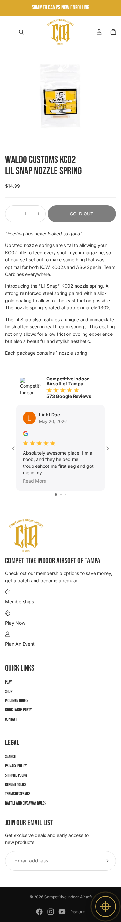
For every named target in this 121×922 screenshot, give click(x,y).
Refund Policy (15, 784)
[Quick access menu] (105, 906)
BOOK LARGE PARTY (18, 710)
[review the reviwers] (25, 433)
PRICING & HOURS (16, 700)
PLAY (8, 682)
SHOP (8, 691)
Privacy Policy (16, 766)
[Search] (21, 32)
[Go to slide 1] (56, 494)
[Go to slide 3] (65, 494)
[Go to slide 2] (61, 494)
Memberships (19, 601)
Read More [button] (34, 481)
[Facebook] (39, 912)
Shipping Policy (16, 775)
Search (10, 756)
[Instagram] (51, 912)
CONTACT (11, 719)
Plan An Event (20, 644)
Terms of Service (17, 793)
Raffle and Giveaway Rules (25, 803)
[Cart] (113, 32)
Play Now (15, 623)
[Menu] (7, 32)
